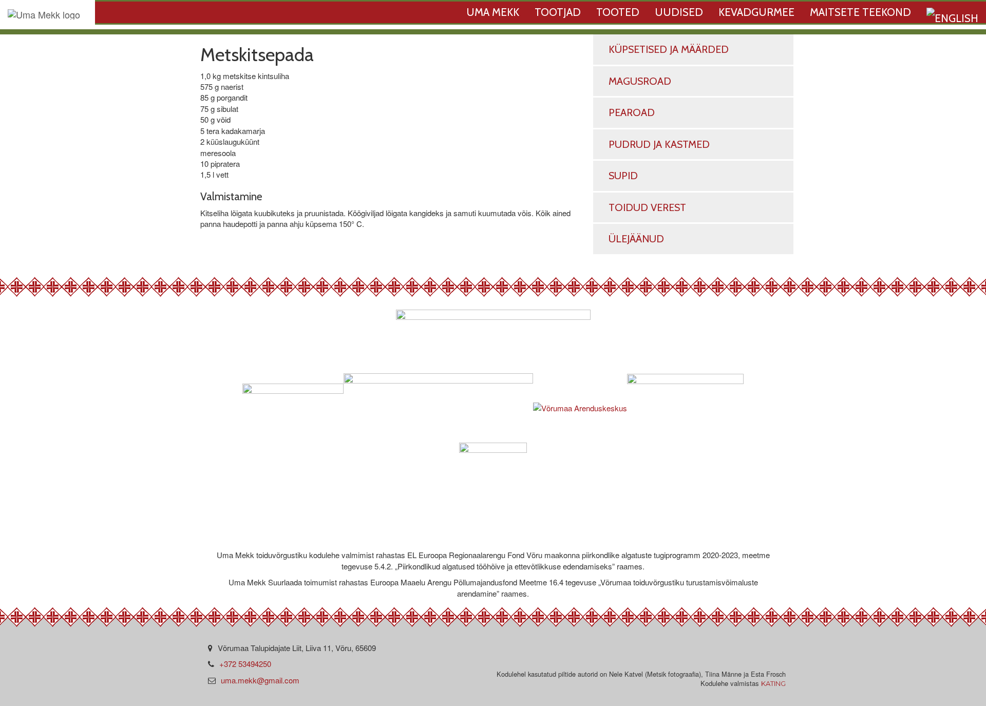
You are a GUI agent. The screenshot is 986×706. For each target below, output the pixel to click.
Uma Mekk (492, 12)
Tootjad (558, 12)
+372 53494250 (245, 663)
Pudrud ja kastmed (659, 144)
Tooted (617, 12)
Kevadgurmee (756, 12)
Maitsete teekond (860, 12)
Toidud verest (647, 207)
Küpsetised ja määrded (669, 49)
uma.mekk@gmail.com (260, 680)
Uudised (679, 12)
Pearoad (632, 112)
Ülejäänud (636, 239)
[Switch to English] (952, 15)
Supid (623, 175)
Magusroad (640, 81)
